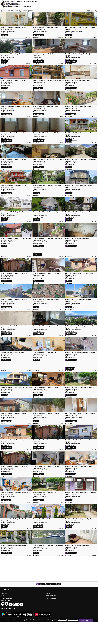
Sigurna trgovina (6, 600)
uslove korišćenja (62, 620)
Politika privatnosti (7, 598)
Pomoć (3, 596)
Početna (6, 1)
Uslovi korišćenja (51, 596)
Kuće (12, 1)
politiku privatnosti (73, 620)
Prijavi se (4, 593)
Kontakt (48, 593)
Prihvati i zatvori (86, 620)
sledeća (58, 584)
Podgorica (19, 1)
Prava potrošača (51, 598)
